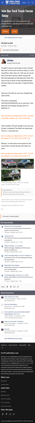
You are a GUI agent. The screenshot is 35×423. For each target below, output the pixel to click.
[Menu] (2, 2)
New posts (4, 381)
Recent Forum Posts (7, 293)
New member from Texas (11, 297)
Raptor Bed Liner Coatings (11, 265)
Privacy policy (22, 345)
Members (3, 391)
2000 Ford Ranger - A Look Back (13, 246)
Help (29, 345)
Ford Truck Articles (7, 222)
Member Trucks (5, 395)
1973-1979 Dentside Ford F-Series (13, 318)
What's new (5, 377)
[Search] (33, 2)
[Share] (30, 55)
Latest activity (5, 384)
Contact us (4, 345)
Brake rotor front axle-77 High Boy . (14, 321)
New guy (6, 329)
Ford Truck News (5, 402)
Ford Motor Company (25, 363)
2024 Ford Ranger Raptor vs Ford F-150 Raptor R (18, 255)
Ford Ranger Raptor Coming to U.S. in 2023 (16, 275)
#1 (33, 55)
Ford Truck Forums (6, 406)
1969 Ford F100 (8, 236)
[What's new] (29, 2)
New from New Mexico (10, 304)
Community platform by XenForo (17, 421)
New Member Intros (9, 300)
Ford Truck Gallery (6, 399)
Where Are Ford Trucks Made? (12, 226)
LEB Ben (4, 46)
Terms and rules (13, 345)
